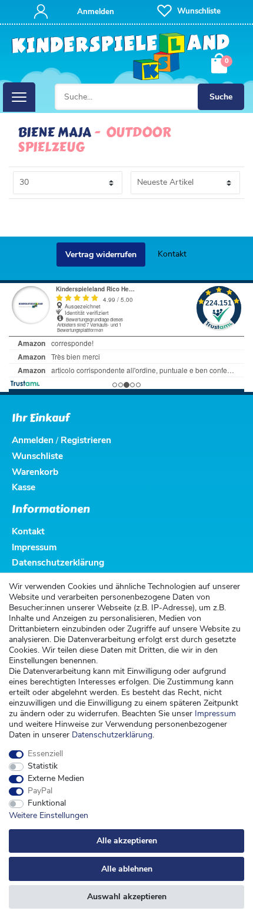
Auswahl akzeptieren (127, 896)
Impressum (215, 713)
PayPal (40, 791)
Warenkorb (35, 472)
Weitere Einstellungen (48, 815)
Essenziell (45, 754)
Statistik (43, 766)
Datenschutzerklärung (58, 562)
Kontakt (172, 254)
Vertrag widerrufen (101, 254)
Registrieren (86, 440)
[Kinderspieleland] (121, 57)
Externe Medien (56, 778)
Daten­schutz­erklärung (112, 734)
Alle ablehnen (126, 869)
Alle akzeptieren (126, 840)
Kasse (23, 487)
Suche (220, 96)
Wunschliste (37, 456)
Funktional (47, 803)
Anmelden (33, 440)
